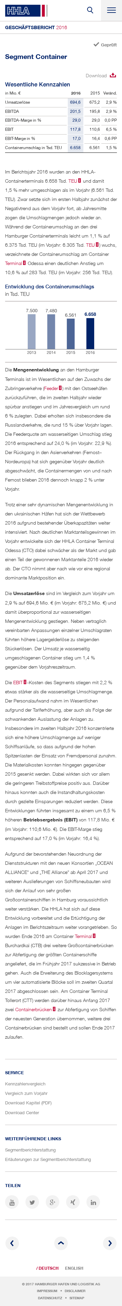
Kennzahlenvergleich (25, 1083)
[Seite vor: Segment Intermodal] (110, 1243)
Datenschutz (50, 1298)
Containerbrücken (33, 1009)
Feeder (51, 388)
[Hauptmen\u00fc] (111, 10)
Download (96, 75)
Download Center (22, 1112)
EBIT (18, 682)
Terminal (13, 263)
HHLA (26, 11)
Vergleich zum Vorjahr (26, 1093)
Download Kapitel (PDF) (28, 1102)
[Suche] (90, 10)
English (74, 1268)
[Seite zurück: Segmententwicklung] (12, 1243)
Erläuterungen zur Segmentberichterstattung (48, 1159)
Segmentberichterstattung (30, 1149)
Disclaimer (75, 1291)
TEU (72, 181)
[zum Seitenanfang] (61, 1243)
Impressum (47, 1291)
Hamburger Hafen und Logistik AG (67, 1284)
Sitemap (76, 1298)
